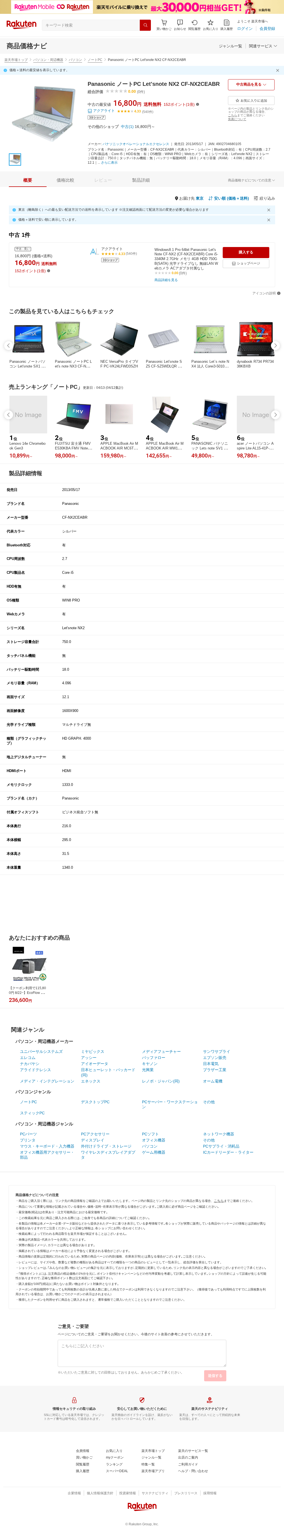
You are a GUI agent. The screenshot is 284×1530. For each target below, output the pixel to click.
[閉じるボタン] (278, 70)
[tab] (28, 180)
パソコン (75, 60)
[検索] (145, 25)
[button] (180, 25)
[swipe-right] (275, 345)
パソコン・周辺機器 (48, 60)
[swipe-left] (8, 345)
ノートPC (95, 60)
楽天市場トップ (16, 60)
